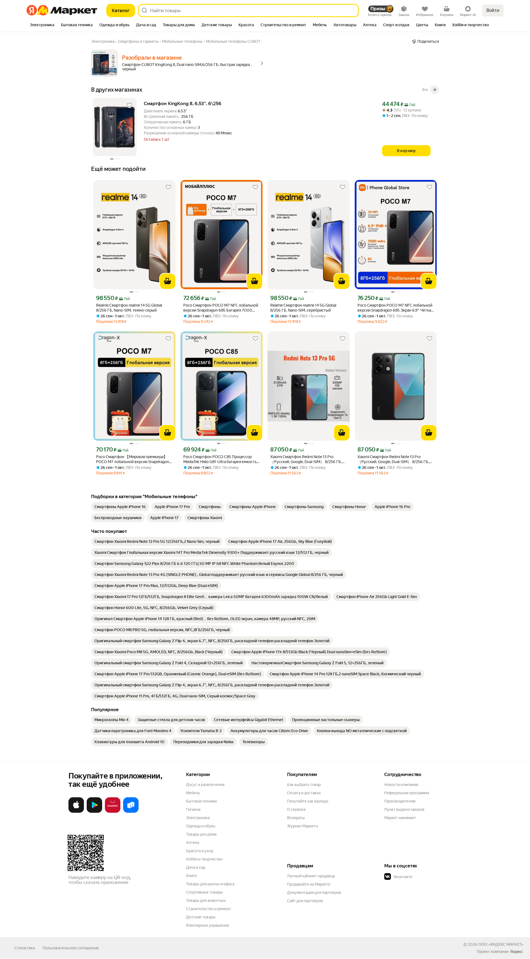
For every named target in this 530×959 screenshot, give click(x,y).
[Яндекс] (516, 951)
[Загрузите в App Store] (76, 812)
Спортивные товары (204, 892)
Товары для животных (206, 900)
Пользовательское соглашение (71, 948)
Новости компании (401, 784)
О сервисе (296, 809)
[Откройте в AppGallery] (112, 812)
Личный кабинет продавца (311, 876)
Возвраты (296, 817)
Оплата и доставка (303, 793)
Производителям (399, 801)
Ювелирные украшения (207, 925)
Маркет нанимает (400, 817)
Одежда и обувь (200, 826)
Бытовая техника (201, 801)
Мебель (193, 793)
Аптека (192, 842)
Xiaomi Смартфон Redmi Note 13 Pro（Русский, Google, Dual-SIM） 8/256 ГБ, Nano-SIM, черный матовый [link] (393, 459)
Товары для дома (201, 834)
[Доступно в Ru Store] (131, 812)
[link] (120, 506)
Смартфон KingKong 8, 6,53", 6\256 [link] (182, 103)
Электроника (198, 817)
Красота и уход (199, 851)
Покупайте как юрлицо (307, 801)
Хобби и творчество (204, 859)
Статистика (24, 948)
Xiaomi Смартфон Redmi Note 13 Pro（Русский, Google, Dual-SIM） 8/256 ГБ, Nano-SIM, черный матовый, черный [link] (306, 459)
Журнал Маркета (302, 826)
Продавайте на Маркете (308, 884)
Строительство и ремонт (208, 909)
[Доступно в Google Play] (94, 812)
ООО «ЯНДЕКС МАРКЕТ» (500, 944)
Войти (492, 10)
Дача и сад (195, 867)
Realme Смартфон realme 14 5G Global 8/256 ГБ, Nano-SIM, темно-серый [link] (129, 307)
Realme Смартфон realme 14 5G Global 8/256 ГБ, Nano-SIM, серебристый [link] (303, 307)
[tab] (42, 25)
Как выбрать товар (304, 784)
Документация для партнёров (314, 892)
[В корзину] (167, 281)
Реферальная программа (406, 793)
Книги (191, 875)
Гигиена (193, 809)
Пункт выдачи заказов (404, 809)
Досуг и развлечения (205, 784)
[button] (423, 876)
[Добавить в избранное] (129, 105)
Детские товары (201, 917)
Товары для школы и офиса (210, 884)
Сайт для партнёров (305, 901)
